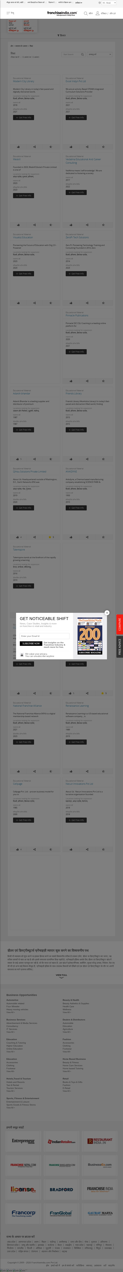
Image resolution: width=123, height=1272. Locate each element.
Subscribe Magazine (90, 653)
